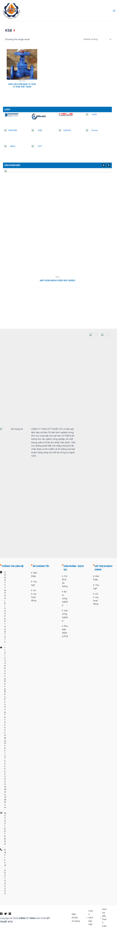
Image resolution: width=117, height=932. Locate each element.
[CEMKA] (44, 116)
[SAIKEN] (71, 136)
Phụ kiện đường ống (65, 631)
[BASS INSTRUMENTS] (16, 114)
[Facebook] (1, 913)
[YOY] (44, 152)
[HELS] (71, 114)
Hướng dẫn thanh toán (104, 917)
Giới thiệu (34, 574)
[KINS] (98, 120)
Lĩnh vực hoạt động (34, 595)
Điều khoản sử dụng (76, 917)
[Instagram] (10, 913)
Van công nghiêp (65, 615)
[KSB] (44, 136)
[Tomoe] (98, 136)
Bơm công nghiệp (64, 598)
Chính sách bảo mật (90, 918)
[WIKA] (16, 152)
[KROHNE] (16, 136)
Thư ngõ (34, 583)
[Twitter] (5, 913)
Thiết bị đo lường (65, 581)
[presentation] (104, 164)
